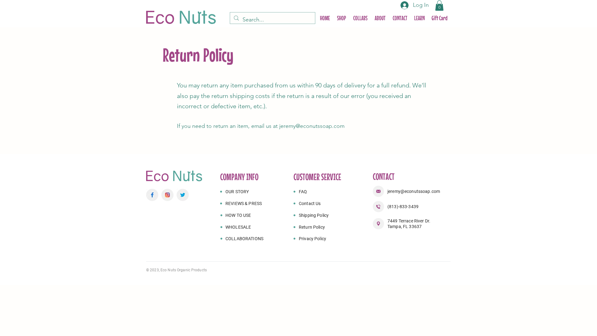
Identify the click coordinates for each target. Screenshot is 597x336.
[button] (439, 5)
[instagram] (167, 195)
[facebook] (152, 195)
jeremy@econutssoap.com (312, 126)
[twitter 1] (183, 195)
